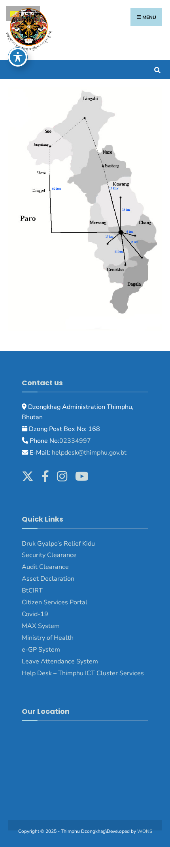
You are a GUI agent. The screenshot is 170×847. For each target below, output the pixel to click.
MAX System (41, 626)
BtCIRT (32, 590)
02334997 (75, 441)
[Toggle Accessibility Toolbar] (17, 57)
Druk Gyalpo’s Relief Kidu (58, 543)
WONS (144, 831)
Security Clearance (49, 555)
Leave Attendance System (60, 661)
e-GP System (41, 649)
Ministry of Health (48, 637)
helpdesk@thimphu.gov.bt (89, 452)
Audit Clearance (45, 567)
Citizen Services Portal (54, 602)
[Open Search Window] (157, 69)
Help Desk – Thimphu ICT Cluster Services (83, 673)
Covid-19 (35, 614)
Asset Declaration (48, 578)
